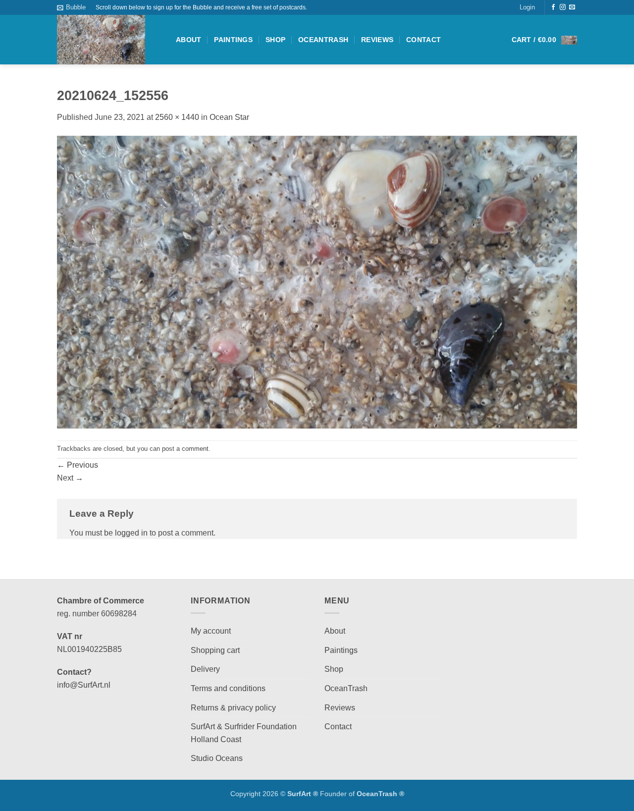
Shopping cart (215, 650)
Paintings (233, 40)
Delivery (205, 669)
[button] (71, 7)
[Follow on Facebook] (553, 7)
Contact (423, 40)
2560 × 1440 (177, 117)
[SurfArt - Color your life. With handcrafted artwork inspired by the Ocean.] (109, 39)
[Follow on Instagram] (563, 7)
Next (70, 478)
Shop (275, 40)
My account (211, 631)
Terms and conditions (228, 688)
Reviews (377, 40)
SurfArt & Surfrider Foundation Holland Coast (244, 733)
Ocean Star (229, 117)
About (188, 40)
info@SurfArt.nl (83, 685)
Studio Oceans (217, 758)
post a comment (185, 448)
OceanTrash (323, 40)
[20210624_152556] (317, 281)
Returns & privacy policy (233, 707)
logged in (131, 533)
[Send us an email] (572, 7)
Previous (77, 465)
